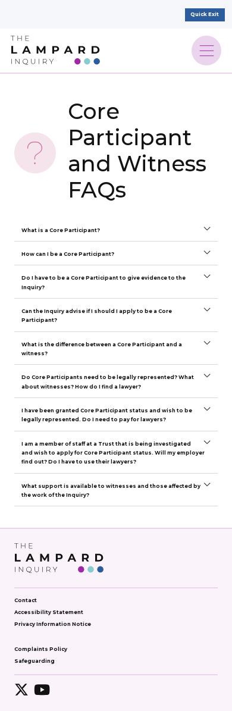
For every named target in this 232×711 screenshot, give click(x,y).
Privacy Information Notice (52, 624)
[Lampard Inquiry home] (55, 50)
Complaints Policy (40, 649)
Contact (25, 600)
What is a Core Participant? (60, 230)
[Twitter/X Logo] (21, 689)
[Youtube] (42, 689)
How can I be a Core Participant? (67, 254)
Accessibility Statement (48, 612)
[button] (116, 230)
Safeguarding (34, 661)
